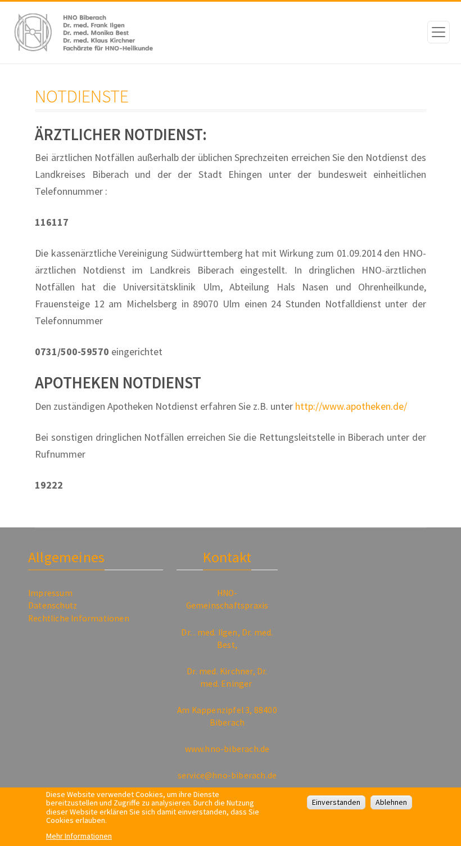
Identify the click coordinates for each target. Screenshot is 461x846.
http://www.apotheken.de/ (351, 406)
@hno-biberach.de (241, 775)
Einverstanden (336, 802)
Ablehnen (391, 802)
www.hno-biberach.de (227, 749)
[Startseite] (78, 32)
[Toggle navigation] (438, 32)
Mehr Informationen (79, 836)
